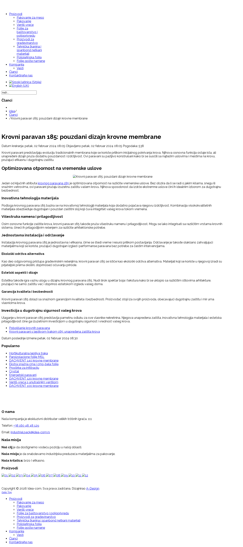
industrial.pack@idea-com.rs (30, 432)
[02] (12, 475)
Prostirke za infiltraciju (24, 368)
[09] (65, 475)
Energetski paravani (22, 375)
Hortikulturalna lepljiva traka (28, 353)
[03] (19, 475)
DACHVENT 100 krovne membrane (33, 386)
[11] (79, 475)
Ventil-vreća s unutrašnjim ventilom (33, 382)
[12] (85, 475)
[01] (5, 475)
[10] (72, 475)
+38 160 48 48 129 (26, 425)
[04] (27, 475)
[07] (49, 475)
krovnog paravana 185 (53, 183)
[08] (57, 475)
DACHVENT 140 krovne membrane (33, 360)
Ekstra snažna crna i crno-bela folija (33, 364)
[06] (42, 475)
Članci (13, 115)
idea (12, 111)
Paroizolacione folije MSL (26, 357)
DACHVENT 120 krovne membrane (33, 378)
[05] (34, 475)
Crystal (14, 371)
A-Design (92, 488)
